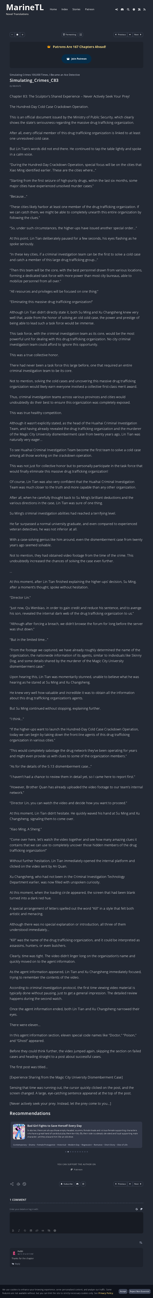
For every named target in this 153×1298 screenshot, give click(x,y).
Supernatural (83, 1144)
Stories (76, 9)
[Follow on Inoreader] (24, 1184)
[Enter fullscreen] (80, 34)
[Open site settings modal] (139, 9)
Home (53, 9)
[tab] (66, 1152)
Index (65, 9)
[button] (66, 1184)
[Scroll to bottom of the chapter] (130, 34)
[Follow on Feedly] (18, 1184)
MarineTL (25, 7)
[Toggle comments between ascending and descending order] (141, 1242)
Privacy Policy (105, 1293)
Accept (123, 1291)
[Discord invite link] (122, 9)
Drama (32, 1144)
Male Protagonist (53, 1144)
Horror (40, 1144)
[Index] (83, 1184)
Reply (17, 1264)
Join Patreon (79, 58)
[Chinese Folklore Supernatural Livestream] (19, 1131)
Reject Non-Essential (139, 1291)
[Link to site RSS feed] (144, 9)
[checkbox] (134, 9)
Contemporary (20, 1144)
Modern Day (69, 1144)
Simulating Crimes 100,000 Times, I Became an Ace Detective (45, 74)
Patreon (89, 9)
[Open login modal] (116, 9)
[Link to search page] (128, 9)
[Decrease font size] (12, 34)
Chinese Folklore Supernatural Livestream (55, 1125)
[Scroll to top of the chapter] (130, 1184)
